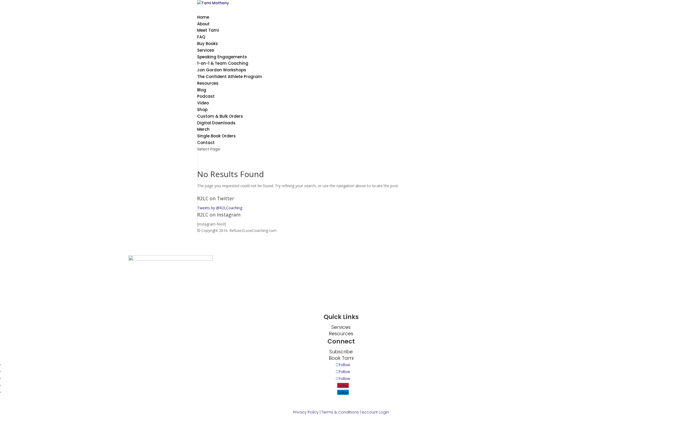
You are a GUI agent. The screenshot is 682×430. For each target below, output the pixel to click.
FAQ (201, 37)
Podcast (206, 96)
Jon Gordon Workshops (221, 70)
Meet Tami (208, 30)
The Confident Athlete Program (229, 76)
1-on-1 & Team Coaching (222, 63)
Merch (203, 129)
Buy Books (207, 43)
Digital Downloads (216, 123)
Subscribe (341, 351)
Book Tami (341, 358)
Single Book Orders (216, 136)
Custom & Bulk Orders (220, 116)
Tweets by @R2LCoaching (219, 207)
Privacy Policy (306, 412)
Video (203, 103)
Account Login (375, 412)
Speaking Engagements (222, 57)
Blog (201, 90)
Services (341, 327)
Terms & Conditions (340, 412)
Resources (207, 83)
